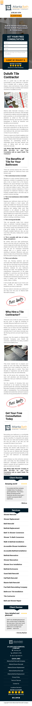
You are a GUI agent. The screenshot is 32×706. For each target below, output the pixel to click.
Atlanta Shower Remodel (16, 664)
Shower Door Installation (13, 564)
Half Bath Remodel (11, 578)
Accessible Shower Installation (15, 546)
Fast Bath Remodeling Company (15, 587)
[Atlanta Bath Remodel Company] (16, 642)
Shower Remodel (10, 514)
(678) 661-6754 (16, 13)
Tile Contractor (9, 596)
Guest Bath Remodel (11, 573)
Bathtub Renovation (11, 555)
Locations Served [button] (16, 687)
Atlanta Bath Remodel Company (16, 661)
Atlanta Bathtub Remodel (16, 670)
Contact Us (16, 683)
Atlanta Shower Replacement (16, 667)
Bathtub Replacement (12, 528)
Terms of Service (16, 680)
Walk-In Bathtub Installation (14, 542)
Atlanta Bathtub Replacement (16, 674)
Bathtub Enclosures (11, 569)
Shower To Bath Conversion (14, 537)
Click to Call (16, 15)
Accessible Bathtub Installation (15, 551)
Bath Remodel (9, 524)
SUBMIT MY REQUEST (15, 60)
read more (10, 498)
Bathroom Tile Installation (13, 592)
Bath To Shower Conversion (14, 533)
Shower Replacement (11, 519)
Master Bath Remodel (12, 582)
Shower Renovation (11, 560)
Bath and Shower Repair (12, 601)
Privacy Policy (16, 677)
